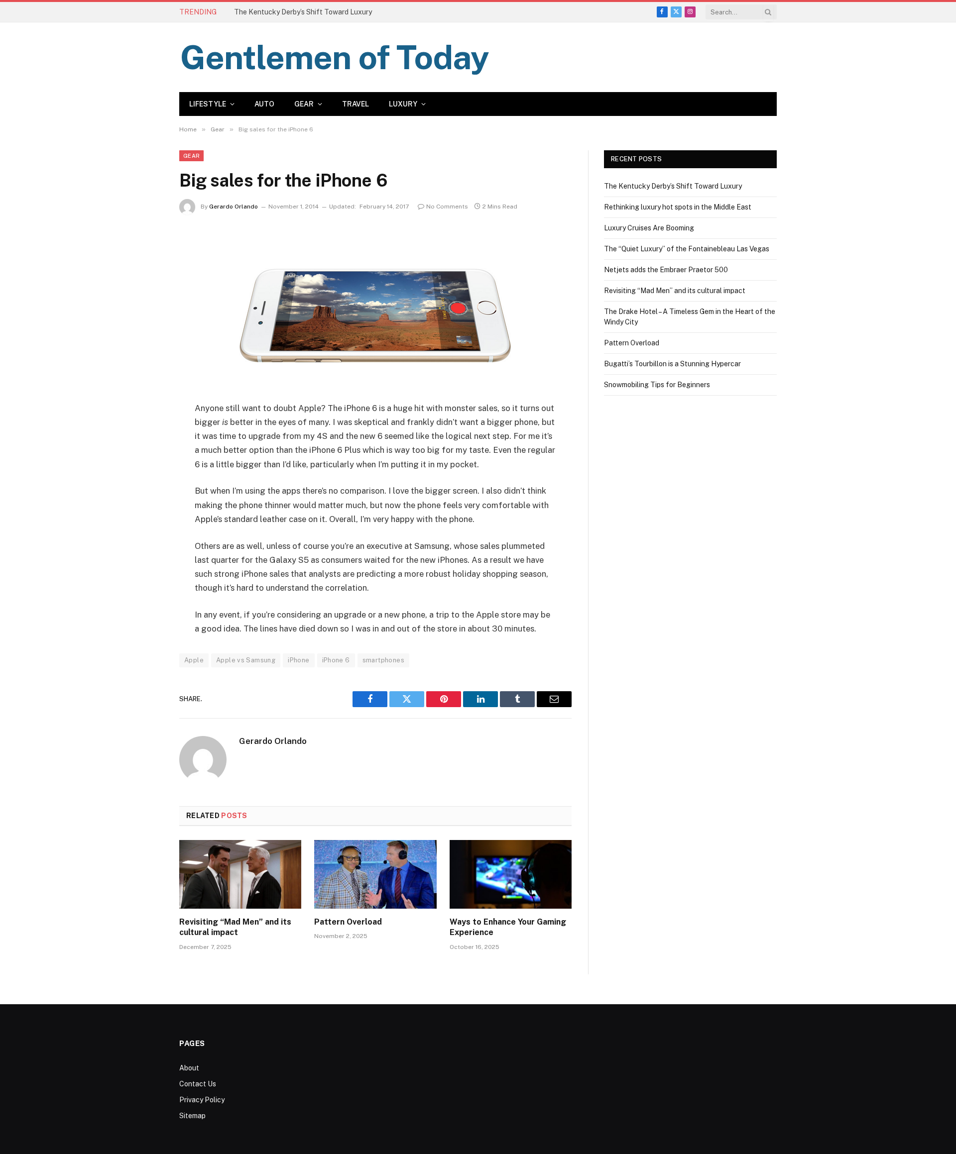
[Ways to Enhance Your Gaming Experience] (511, 874)
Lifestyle (207, 104)
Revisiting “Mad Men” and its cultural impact (235, 927)
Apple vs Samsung (245, 660)
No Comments (447, 206)
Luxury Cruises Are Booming (649, 228)
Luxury (403, 104)
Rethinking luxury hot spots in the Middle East (307, 12)
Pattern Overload (348, 922)
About (189, 1068)
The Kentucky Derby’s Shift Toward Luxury (673, 186)
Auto (264, 104)
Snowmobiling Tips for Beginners (657, 385)
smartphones (383, 660)
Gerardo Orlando (233, 206)
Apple (194, 660)
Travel (355, 104)
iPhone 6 (336, 660)
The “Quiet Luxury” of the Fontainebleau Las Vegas (686, 249)
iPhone (298, 660)
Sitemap (192, 1116)
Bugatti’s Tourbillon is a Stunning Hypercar (672, 364)
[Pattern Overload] (375, 874)
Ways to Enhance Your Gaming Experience (508, 927)
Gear (304, 104)
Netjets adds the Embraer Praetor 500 (666, 270)
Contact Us (197, 1084)
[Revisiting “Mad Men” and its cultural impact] (240, 874)
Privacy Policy (202, 1100)
